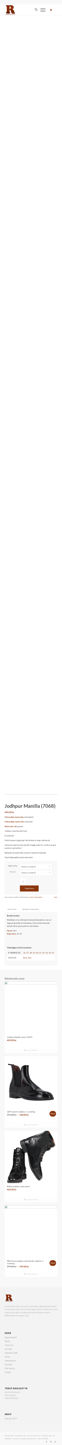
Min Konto (10, 1368)
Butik (7, 1341)
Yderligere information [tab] (30, 909)
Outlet (8, 1372)
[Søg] (34, 10)
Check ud (9, 1345)
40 (37, 953)
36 (24, 953)
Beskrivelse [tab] (12, 909)
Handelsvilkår (11, 1353)
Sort (29, 958)
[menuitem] (34, 10)
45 (53, 953)
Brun (25, 958)
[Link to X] (55, 1442)
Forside (8, 1349)
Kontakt (8, 1364)
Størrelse (12, 866)
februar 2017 (11, 1418)
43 (46, 953)
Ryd (55, 897)
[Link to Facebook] (46, 1442)
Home (7, 1356)
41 (40, 953)
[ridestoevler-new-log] (26, 10)
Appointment (11, 1337)
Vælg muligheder (32, 1050)
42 (43, 953)
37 (27, 953)
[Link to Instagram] (51, 1442)
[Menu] (41, 10)
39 (34, 953)
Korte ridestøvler (36, 897)
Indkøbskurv (10, 1360)
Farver (13, 872)
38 (30, 953)
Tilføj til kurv (29, 888)
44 (49, 953)
